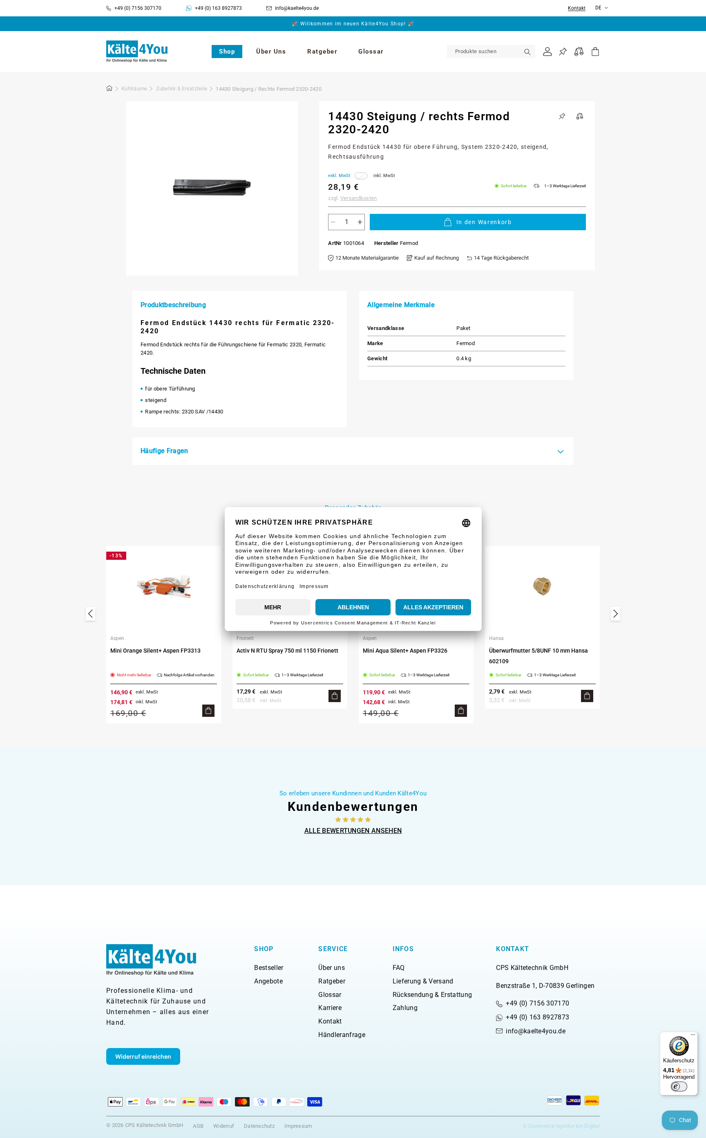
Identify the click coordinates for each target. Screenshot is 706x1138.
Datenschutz (259, 1126)
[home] (109, 89)
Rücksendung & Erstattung (432, 995)
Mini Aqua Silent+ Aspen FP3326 (405, 650)
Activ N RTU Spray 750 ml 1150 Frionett (287, 650)
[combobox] (491, 51)
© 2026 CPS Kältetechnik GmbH (144, 1125)
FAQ (399, 968)
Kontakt (576, 8)
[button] (227, 51)
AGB (198, 1126)
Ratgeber (331, 981)
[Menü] (693, 1036)
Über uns (331, 968)
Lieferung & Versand (423, 981)
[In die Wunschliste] (562, 116)
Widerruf (223, 1126)
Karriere (330, 1008)
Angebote (268, 981)
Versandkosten (358, 198)
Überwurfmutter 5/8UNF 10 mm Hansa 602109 (538, 655)
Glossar (329, 995)
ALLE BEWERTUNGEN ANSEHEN (353, 831)
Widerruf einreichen (143, 1056)
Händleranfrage (341, 1035)
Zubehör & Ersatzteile (181, 88)
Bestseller (268, 968)
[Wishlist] (563, 51)
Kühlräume (134, 88)
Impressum (298, 1126)
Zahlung (405, 1008)
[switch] (679, 1086)
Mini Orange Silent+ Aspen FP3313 (155, 650)
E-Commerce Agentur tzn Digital (561, 1126)
